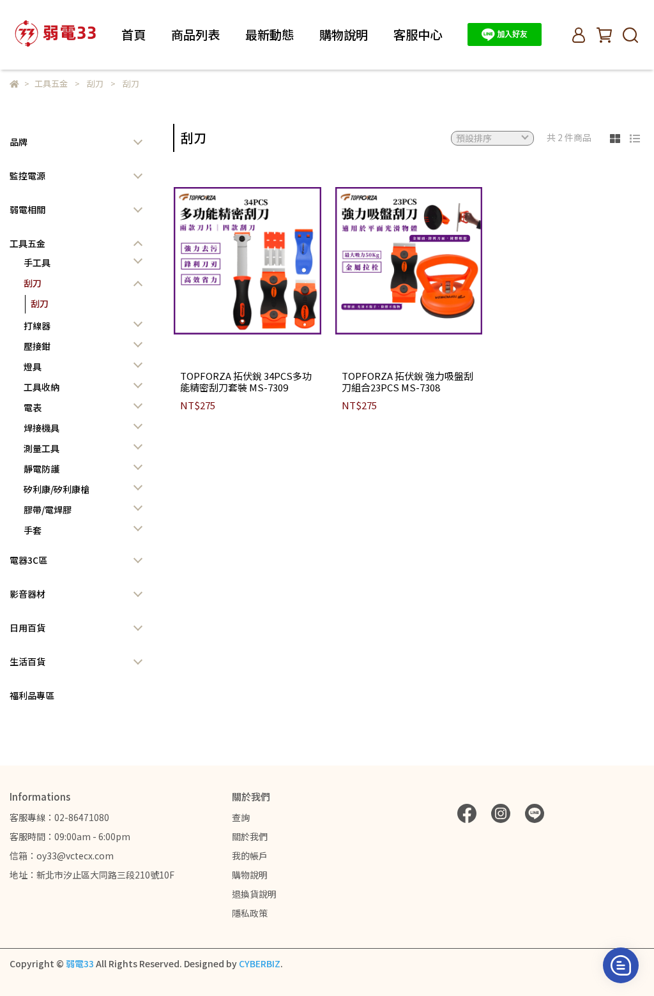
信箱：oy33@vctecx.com (62, 855)
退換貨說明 (254, 893)
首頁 (133, 34)
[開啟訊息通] (621, 965)
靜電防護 (41, 468)
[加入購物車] (265, 260)
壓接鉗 (37, 346)
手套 (33, 530)
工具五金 (27, 243)
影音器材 (27, 593)
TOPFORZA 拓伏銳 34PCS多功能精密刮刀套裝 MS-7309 (246, 381)
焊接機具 (41, 427)
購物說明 (250, 874)
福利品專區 (32, 695)
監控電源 (27, 175)
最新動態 (269, 34)
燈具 (33, 366)
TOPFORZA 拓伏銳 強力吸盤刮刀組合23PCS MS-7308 (407, 381)
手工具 (37, 262)
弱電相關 (27, 209)
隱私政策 (250, 913)
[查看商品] (229, 260)
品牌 (18, 141)
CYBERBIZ (259, 963)
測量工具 (41, 448)
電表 (33, 407)
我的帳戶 (250, 855)
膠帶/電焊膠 (48, 509)
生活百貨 (27, 661)
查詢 (241, 817)
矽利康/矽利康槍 (56, 489)
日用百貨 (27, 627)
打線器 (37, 325)
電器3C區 (28, 560)
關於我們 (250, 836)
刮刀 (33, 282)
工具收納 (41, 387)
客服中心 (417, 34)
